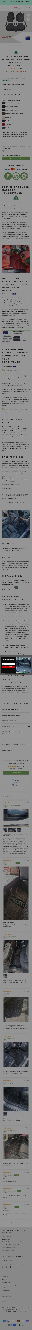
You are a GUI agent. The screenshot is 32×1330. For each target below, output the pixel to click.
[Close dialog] (30, 657)
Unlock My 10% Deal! (8, 666)
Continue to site (8, 670)
